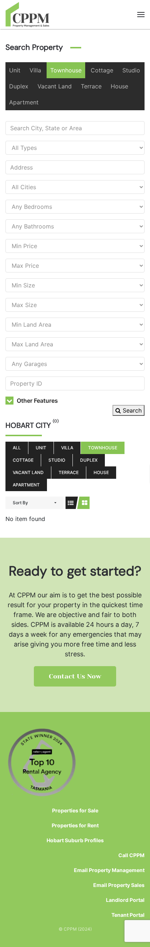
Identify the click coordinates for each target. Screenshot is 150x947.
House (119, 86)
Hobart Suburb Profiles (75, 840)
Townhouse (66, 70)
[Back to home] (27, 14)
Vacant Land (55, 86)
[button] (141, 14)
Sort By (20, 502)
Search (131, 410)
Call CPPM (131, 855)
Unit (14, 70)
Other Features (36, 400)
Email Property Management (109, 870)
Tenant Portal (128, 915)
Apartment (24, 102)
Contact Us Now (75, 676)
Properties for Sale (75, 810)
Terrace (91, 86)
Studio (131, 70)
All (17, 447)
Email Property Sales (119, 885)
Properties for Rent (75, 825)
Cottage (102, 70)
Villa (35, 70)
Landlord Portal (125, 900)
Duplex (18, 86)
